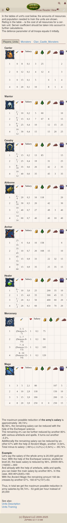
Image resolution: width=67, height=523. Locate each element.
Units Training (9, 506)
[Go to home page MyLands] (33, 7)
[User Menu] (64, 3)
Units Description (11, 503)
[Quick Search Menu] (59, 3)
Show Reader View (46, 10)
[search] (59, 3)
